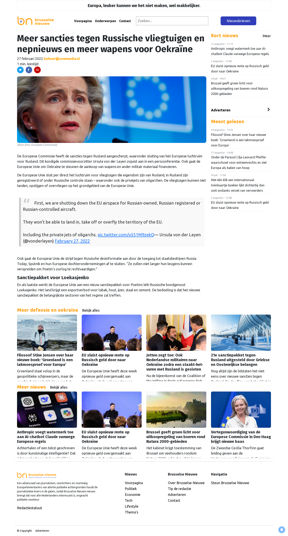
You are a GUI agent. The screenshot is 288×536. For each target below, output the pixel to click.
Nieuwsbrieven (238, 21)
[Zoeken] (214, 20)
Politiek (131, 489)
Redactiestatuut (29, 508)
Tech (128, 500)
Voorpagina (83, 21)
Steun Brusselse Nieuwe (230, 483)
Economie (132, 494)
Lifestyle (132, 506)
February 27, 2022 (72, 241)
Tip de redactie (179, 489)
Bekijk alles (91, 310)
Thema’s (131, 512)
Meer (267, 36)
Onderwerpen (105, 21)
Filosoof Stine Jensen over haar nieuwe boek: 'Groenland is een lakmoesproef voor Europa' (238, 140)
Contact (125, 21)
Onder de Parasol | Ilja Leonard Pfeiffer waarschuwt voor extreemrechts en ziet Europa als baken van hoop (239, 162)
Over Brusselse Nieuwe (186, 483)
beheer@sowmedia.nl (62, 58)
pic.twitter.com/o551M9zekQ (126, 234)
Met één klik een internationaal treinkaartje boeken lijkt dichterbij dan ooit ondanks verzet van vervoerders (237, 185)
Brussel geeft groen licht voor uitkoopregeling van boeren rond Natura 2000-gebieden (239, 88)
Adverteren (220, 110)
